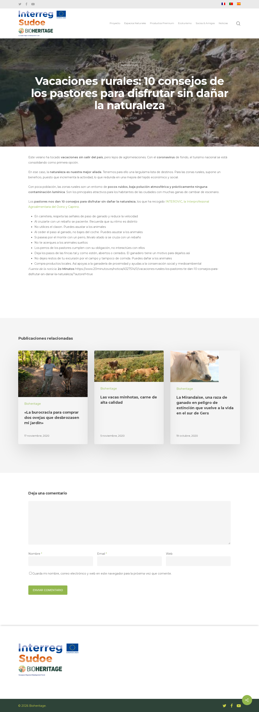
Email (102, 554)
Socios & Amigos (205, 23)
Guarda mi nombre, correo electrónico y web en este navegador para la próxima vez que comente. (102, 573)
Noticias (223, 23)
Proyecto (115, 23)
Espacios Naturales (135, 23)
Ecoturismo (185, 23)
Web (169, 554)
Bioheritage (129, 65)
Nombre (35, 554)
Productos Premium (162, 23)
